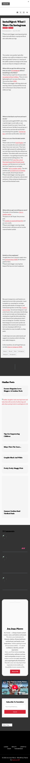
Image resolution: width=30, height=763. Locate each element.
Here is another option (14, 168)
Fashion (5, 27)
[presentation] (15, 415)
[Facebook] (17, 12)
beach (5, 351)
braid (10, 351)
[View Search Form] (27, 12)
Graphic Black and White (13, 457)
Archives (4, 722)
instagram (21, 351)
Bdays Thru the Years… (12, 447)
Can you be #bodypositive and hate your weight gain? (22, 367)
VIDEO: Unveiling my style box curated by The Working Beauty (7, 367)
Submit (15, 712)
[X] (20, 12)
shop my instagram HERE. (14, 347)
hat (15, 351)
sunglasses (13, 354)
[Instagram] (23, 12)
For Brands (19, 748)
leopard (5, 354)
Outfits (11, 27)
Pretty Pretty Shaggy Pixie (13, 468)
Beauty (14, 747)
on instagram (15, 70)
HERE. (15, 81)
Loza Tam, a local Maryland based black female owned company (13, 162)
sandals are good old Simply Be (14, 221)
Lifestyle (23, 747)
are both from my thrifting (17, 170)
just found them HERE (11, 259)
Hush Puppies (19, 142)
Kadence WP (16, 760)
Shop (9, 748)
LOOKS (6, 747)
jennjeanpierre (7, 30)
